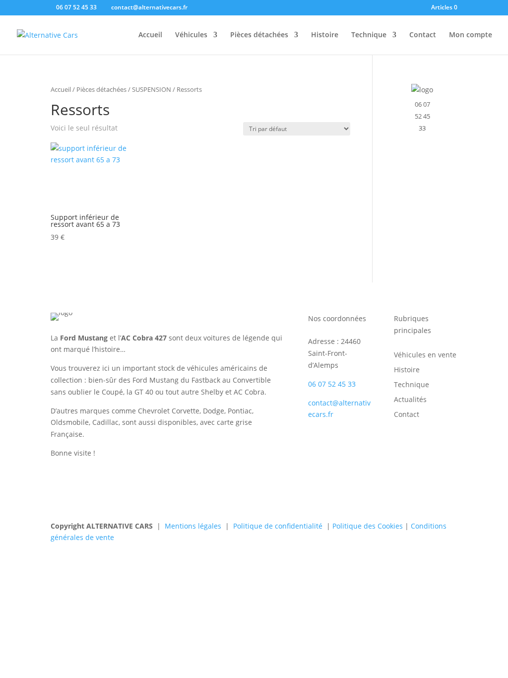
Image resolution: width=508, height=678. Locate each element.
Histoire (324, 35)
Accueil (150, 35)
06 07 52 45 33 (422, 116)
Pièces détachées (259, 35)
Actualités (410, 400)
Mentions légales (193, 526)
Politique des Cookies (367, 526)
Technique (368, 35)
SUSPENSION (151, 89)
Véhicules (191, 35)
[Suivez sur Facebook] (316, 447)
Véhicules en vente (425, 355)
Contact (422, 35)
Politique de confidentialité (277, 526)
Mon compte (470, 35)
